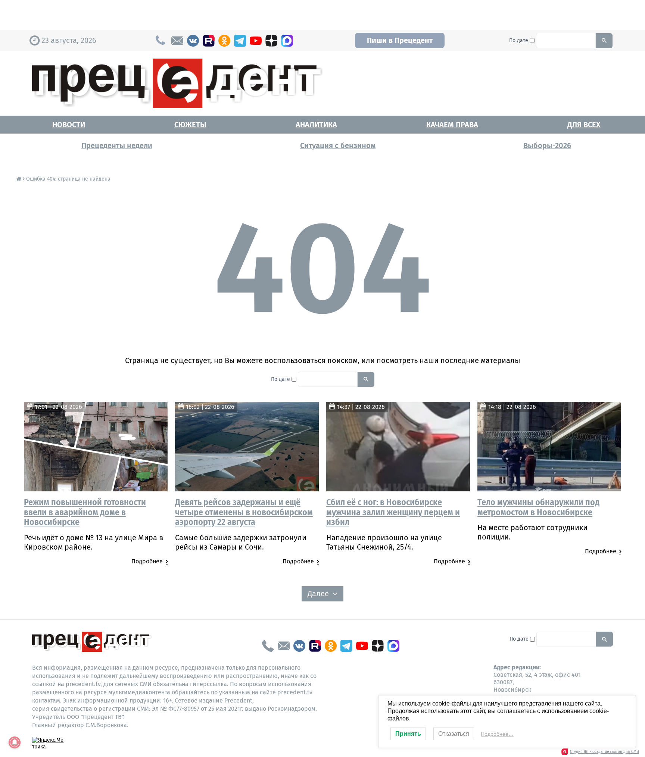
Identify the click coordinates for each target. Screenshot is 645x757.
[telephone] (268, 646)
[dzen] (271, 41)
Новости (68, 124)
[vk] (193, 41)
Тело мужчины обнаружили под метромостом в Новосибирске (538, 507)
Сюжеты (190, 124)
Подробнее (148, 561)
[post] (177, 41)
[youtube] (256, 41)
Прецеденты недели (116, 145)
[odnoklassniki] (224, 41)
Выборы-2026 (547, 145)
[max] (287, 41)
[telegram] (240, 41)
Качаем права (452, 124)
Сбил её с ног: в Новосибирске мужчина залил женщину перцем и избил (393, 512)
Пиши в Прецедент (400, 40)
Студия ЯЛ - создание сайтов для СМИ (604, 752)
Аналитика (316, 124)
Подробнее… (497, 734)
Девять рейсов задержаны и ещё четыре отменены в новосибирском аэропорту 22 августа (244, 512)
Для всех (583, 124)
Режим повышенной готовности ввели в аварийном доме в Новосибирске (85, 512)
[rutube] (209, 41)
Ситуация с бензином (338, 145)
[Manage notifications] (15, 742)
